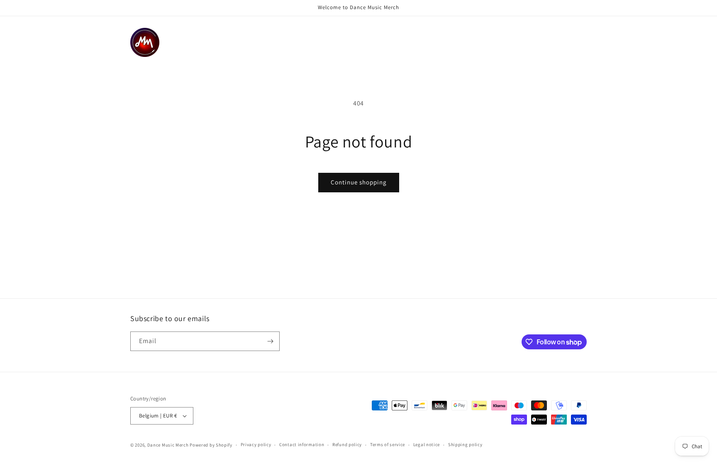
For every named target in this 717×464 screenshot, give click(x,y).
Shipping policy (465, 444)
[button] (231, 33)
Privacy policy (256, 444)
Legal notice (426, 444)
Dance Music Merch (168, 445)
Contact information (301, 444)
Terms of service (387, 444)
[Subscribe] (270, 341)
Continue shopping (359, 182)
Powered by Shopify (211, 445)
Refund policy (347, 444)
